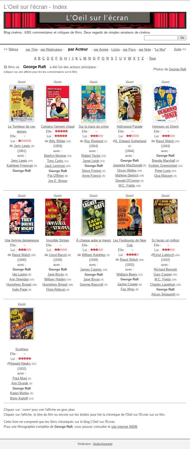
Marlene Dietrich (127, 175)
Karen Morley (19, 393)
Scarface (21, 349)
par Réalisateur (51, 49)
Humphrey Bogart (18, 284)
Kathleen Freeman (20, 165)
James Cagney (91, 269)
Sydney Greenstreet (162, 165)
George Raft (177, 69)
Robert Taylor (90, 155)
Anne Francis (91, 175)
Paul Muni (20, 378)
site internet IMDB (124, 427)
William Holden (55, 279)
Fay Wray (128, 289)
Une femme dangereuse (22, 240)
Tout (152, 58)
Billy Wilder (57, 141)
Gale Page (19, 289)
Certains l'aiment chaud (57, 126)
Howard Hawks (20, 363)
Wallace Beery (127, 274)
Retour (13, 49)
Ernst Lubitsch (163, 255)
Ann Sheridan (19, 279)
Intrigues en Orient (165, 126)
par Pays (129, 49)
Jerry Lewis (22, 146)
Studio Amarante (103, 443)
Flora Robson (55, 289)
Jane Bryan (56, 274)
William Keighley (94, 255)
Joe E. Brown (57, 181)
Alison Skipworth (163, 294)
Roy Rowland (93, 141)
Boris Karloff (19, 398)
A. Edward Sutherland (130, 141)
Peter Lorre (163, 171)
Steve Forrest (91, 171)
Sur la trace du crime (94, 126)
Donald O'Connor (128, 180)
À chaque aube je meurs (93, 240)
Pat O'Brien (56, 175)
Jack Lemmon (55, 166)
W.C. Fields (127, 185)
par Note (145, 49)
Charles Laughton (162, 284)
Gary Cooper (163, 274)
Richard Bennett (165, 269)
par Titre (32, 49)
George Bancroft (91, 284)
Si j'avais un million (165, 240)
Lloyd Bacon (58, 255)
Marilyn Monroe (55, 155)
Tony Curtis (55, 161)
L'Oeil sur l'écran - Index (35, 6)
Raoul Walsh (165, 141)
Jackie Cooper (127, 284)
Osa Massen (163, 175)
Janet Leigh (91, 161)
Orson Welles (127, 170)
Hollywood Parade (129, 126)
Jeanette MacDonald (127, 165)
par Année (101, 49)
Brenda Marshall (163, 160)
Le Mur (160, 49)
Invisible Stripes (57, 240)
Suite (177, 49)
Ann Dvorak (19, 383)
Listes (115, 49)
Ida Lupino (19, 274)
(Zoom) (22, 81)
